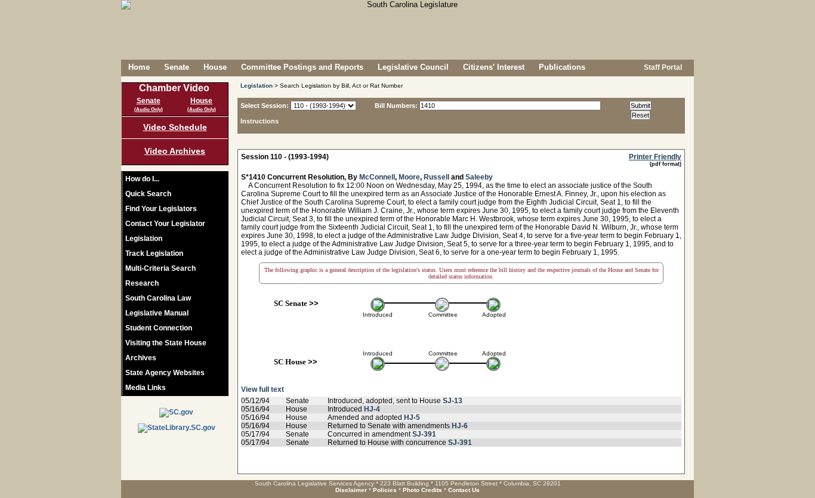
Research (142, 283)
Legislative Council (413, 67)
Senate (176, 67)
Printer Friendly (655, 157)
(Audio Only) (148, 109)
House (215, 67)
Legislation (143, 238)
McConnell (377, 177)
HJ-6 (460, 426)
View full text (262, 389)
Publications (562, 67)
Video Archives (174, 151)
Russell (436, 177)
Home (139, 67)
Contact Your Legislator (165, 223)
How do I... (142, 179)
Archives (140, 358)
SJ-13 (452, 401)
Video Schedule (175, 127)
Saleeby (479, 177)
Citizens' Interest (493, 67)
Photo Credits (422, 490)
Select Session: (264, 105)
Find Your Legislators (161, 209)
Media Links (145, 387)
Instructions (259, 121)
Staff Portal (662, 67)
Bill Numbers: (396, 105)
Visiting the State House (165, 343)
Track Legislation (154, 253)
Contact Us (464, 490)
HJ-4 (372, 409)
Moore (409, 177)
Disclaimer (351, 490)
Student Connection (158, 328)
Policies (385, 490)
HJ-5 (412, 417)
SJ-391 (424, 434)
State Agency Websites (165, 373)
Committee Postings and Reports (302, 67)
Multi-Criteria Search (160, 268)
